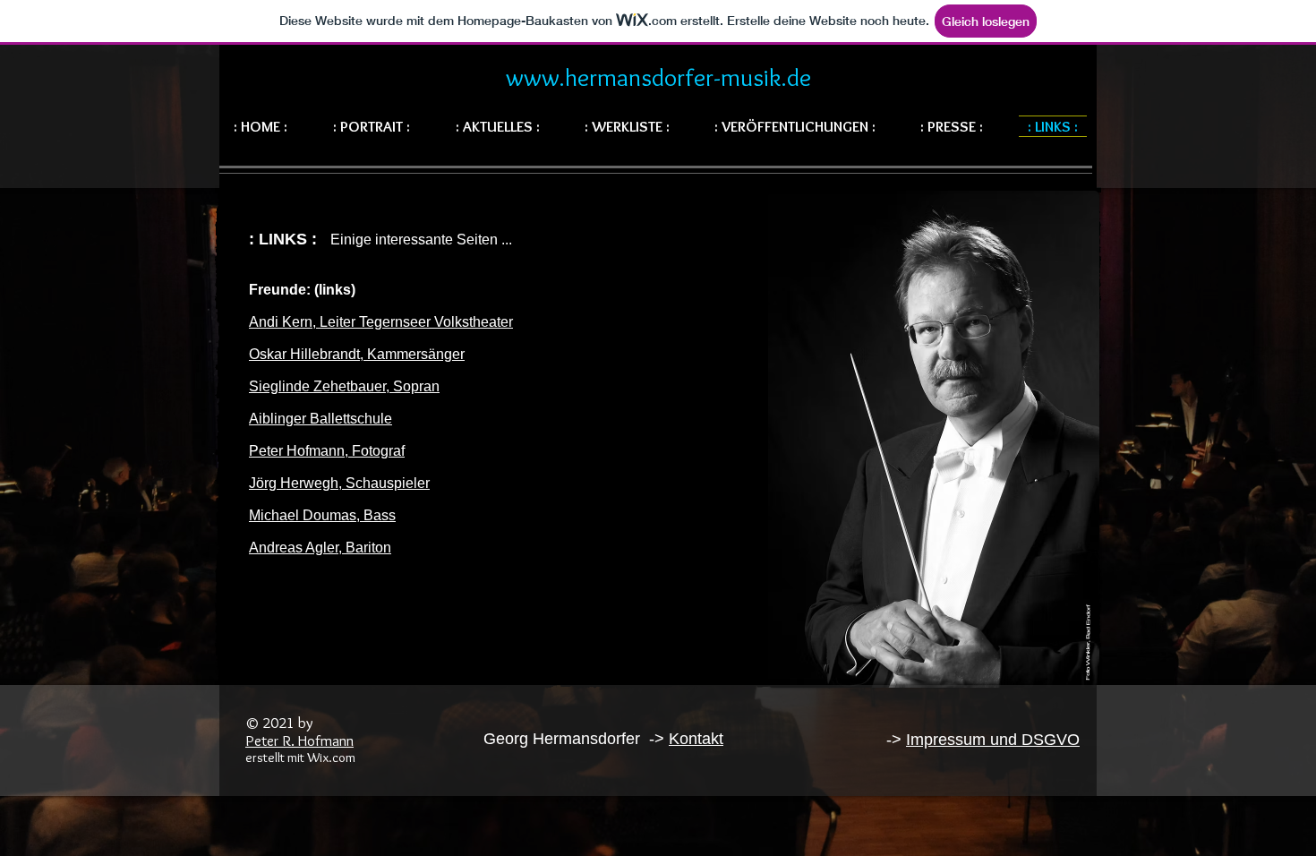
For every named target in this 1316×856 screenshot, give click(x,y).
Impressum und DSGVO (993, 740)
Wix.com (331, 757)
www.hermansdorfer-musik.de (658, 77)
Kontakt (696, 739)
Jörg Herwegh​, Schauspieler (339, 483)
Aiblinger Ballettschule (320, 418)
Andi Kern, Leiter (302, 322)
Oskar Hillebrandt (304, 354)
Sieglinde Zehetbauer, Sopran (344, 386)
